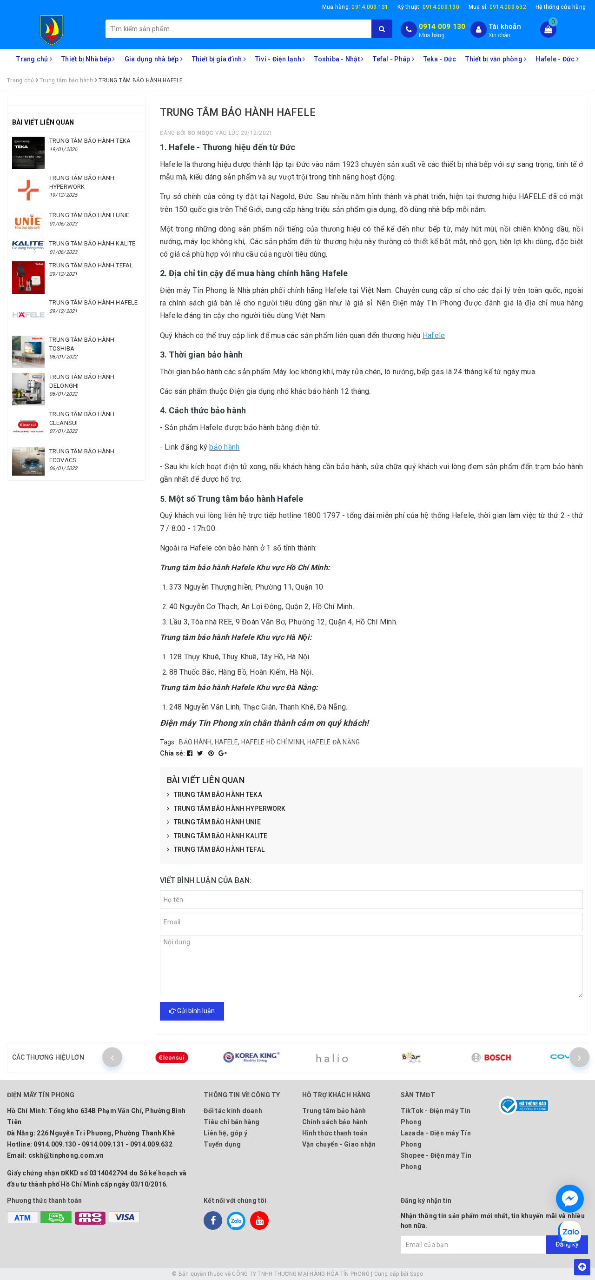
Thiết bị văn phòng (494, 59)
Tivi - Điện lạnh (279, 59)
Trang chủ (33, 59)
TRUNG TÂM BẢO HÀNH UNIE (217, 822)
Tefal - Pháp (392, 59)
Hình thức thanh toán (335, 1133)
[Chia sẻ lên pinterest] (212, 753)
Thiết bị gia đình (218, 59)
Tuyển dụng (222, 1144)
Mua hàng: (355, 7)
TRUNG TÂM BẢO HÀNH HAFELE (93, 302)
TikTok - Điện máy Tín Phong (435, 1116)
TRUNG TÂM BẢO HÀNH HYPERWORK (230, 808)
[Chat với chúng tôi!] (570, 1199)
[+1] (222, 753)
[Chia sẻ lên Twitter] (201, 753)
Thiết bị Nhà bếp (86, 59)
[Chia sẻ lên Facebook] (190, 753)
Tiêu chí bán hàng (231, 1122)
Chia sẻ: (172, 753)
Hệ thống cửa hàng (561, 7)
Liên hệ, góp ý (225, 1133)
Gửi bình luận (195, 1011)
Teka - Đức (439, 59)
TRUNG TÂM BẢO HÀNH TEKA (218, 794)
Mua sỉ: (497, 7)
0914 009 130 (442, 26)
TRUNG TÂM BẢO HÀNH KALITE (221, 836)
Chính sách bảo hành (335, 1122)
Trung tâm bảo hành (334, 1110)
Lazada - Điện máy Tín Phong (436, 1138)
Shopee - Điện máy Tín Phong (436, 1161)
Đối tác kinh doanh (233, 1110)
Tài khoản (505, 26)
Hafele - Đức (556, 59)
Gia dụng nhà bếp (152, 59)
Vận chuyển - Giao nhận (339, 1144)
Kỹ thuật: (428, 7)
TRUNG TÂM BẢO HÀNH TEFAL (219, 849)
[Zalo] (236, 1220)
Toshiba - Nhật (337, 59)
